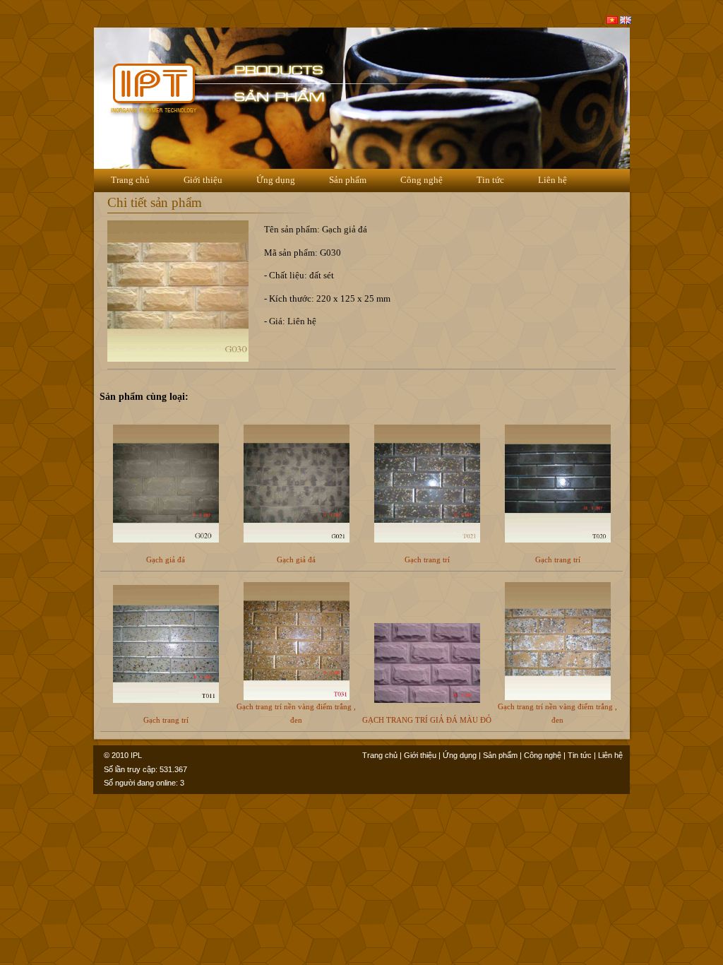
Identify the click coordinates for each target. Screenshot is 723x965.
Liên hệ (552, 179)
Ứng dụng (275, 179)
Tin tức (490, 179)
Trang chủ (130, 179)
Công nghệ (421, 179)
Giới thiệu (203, 179)
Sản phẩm (347, 179)
